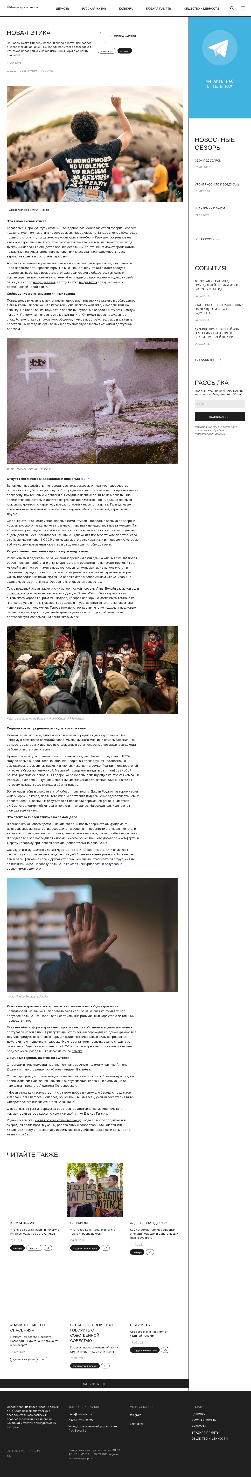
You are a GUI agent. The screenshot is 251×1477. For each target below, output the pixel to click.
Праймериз (142, 1325)
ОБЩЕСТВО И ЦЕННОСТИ (201, 8)
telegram (135, 1415)
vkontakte (136, 1423)
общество (34, 1248)
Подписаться (220, 416)
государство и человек (85, 1248)
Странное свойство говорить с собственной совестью (91, 1333)
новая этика (107, 51)
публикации (113, 1081)
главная (11, 71)
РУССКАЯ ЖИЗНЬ (94, 8)
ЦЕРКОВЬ (62, 8)
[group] (220, 171)
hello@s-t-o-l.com (80, 1414)
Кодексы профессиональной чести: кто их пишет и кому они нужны (94, 1349)
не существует (44, 282)
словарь (124, 51)
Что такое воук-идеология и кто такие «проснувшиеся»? (92, 1231)
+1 (48, 1248)
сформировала (120, 237)
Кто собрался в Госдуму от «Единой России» (149, 1334)
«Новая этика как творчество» (30, 1092)
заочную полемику (89, 1064)
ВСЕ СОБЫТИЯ (205, 359)
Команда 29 (22, 1223)
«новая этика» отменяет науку (58, 1120)
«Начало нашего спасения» (27, 1327)
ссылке (77, 1051)
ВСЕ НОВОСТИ (205, 239)
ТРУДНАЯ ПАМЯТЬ (158, 8)
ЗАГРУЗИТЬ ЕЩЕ (94, 1384)
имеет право (96, 314)
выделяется (88, 282)
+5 (165, 1350)
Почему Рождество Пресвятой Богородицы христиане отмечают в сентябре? (34, 1341)
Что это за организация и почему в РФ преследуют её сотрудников (34, 1231)
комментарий (17, 1113)
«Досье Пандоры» (149, 1223)
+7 (105, 1248)
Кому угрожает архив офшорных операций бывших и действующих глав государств (154, 1233)
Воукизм (79, 1223)
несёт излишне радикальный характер (85, 1016)
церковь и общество (24, 1359)
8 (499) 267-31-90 (80, 1420)
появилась (14, 593)
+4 (43, 1359)
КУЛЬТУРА (126, 8)
